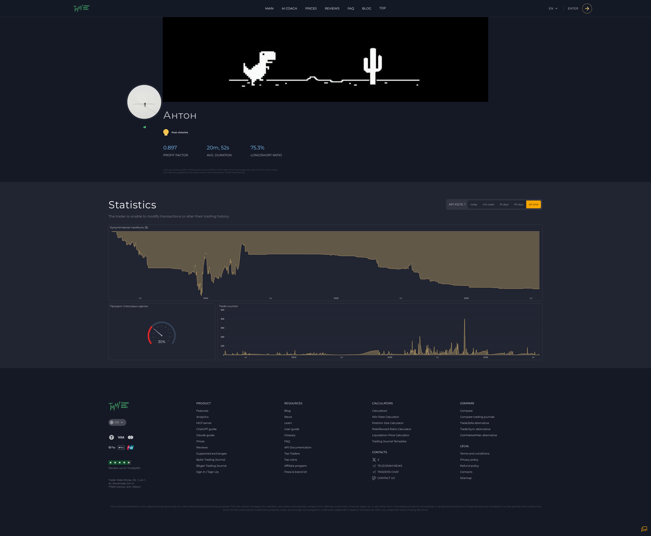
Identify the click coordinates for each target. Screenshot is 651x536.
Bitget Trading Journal (211, 465)
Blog (366, 8)
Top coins (290, 459)
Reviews (332, 8)
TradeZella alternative (474, 423)
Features (202, 410)
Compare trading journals (477, 417)
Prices (311, 8)
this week (488, 204)
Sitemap (466, 478)
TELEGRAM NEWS (390, 465)
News (288, 417)
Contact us (386, 478)
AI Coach (289, 8)
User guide (291, 429)
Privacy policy (469, 459)
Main (269, 8)
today (473, 204)
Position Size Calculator (387, 423)
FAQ (351, 8)
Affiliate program (295, 465)
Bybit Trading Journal (210, 459)
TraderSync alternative (475, 429)
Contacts (466, 472)
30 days (504, 204)
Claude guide (205, 435)
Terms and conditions (474, 453)
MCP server (204, 423)
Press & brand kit (295, 472)
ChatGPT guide (206, 429)
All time (533, 204)
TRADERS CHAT (388, 472)
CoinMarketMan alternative (478, 435)
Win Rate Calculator (385, 417)
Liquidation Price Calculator (390, 435)
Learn (288, 423)
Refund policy (469, 465)
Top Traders (292, 453)
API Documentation (297, 447)
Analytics (202, 417)
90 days (518, 204)
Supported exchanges (211, 453)
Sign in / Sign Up (207, 472)
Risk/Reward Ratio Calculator (391, 429)
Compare (466, 410)
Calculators (379, 410)
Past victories (180, 132)
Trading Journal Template (389, 441)
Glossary (289, 435)
